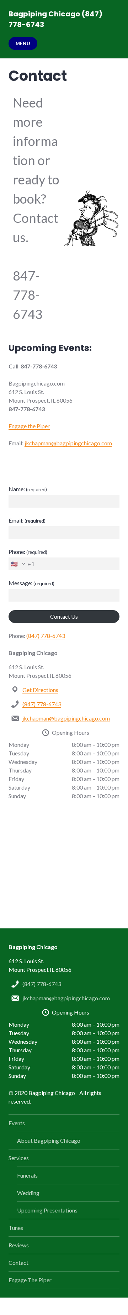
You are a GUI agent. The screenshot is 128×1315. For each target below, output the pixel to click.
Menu (23, 43)
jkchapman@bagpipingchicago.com (68, 443)
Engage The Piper (30, 1280)
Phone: (28, 551)
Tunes (16, 1227)
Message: (31, 583)
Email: (27, 520)
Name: (28, 489)
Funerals (27, 1175)
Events (17, 1123)
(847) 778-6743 (45, 635)
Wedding (28, 1192)
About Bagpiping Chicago (48, 1140)
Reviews (19, 1245)
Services (19, 1157)
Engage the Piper (29, 426)
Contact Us (64, 616)
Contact (18, 1262)
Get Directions (40, 689)
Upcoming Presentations (47, 1210)
